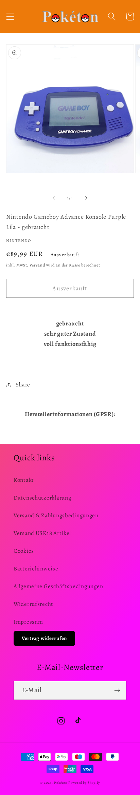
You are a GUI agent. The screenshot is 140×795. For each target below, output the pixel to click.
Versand (37, 265)
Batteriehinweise (36, 568)
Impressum (28, 622)
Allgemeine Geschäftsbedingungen (58, 586)
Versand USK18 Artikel (42, 533)
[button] (10, 16)
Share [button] (23, 384)
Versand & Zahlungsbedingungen (56, 515)
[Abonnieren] (117, 690)
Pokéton (60, 782)
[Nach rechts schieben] (86, 197)
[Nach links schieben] (53, 197)
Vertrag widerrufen (44, 638)
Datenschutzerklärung (42, 498)
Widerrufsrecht (33, 604)
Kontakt (24, 480)
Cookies (24, 551)
